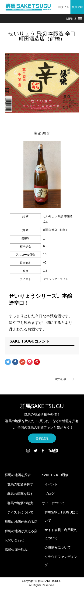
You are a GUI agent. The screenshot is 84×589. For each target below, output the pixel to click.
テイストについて (20, 512)
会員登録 (77, 7)
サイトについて (53, 503)
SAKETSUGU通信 (55, 475)
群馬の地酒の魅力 (20, 503)
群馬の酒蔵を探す (20, 493)
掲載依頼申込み (16, 550)
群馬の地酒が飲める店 (21, 522)
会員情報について (58, 547)
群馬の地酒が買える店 (21, 531)
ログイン (63, 7)
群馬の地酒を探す (18, 475)
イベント (51, 484)
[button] (71, 18)
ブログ (49, 493)
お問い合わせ (14, 540)
